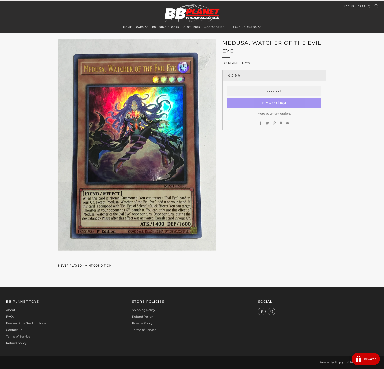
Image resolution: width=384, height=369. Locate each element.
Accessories (214, 27)
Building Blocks (165, 27)
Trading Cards (245, 27)
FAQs (10, 316)
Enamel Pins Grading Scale (26, 323)
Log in (349, 6)
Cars (140, 27)
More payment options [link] (274, 113)
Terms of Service (18, 336)
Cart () (364, 6)
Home (127, 27)
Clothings (191, 27)
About (10, 310)
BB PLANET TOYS (236, 63)
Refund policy (16, 343)
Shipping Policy (143, 310)
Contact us (14, 330)
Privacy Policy (142, 323)
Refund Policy (142, 316)
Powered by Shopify (331, 362)
